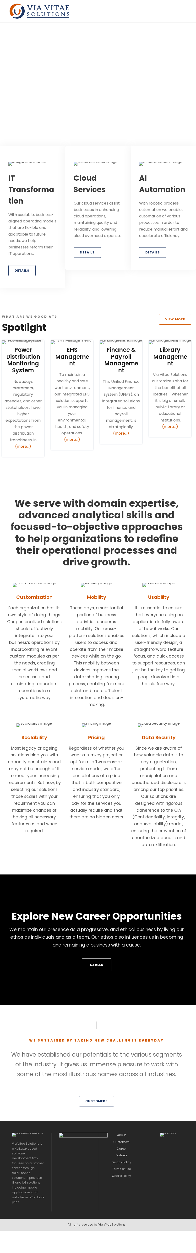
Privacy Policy (121, 1162)
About (121, 1135)
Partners (121, 1155)
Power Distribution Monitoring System (23, 360)
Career (121, 1149)
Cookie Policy (121, 1176)
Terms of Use (121, 1169)
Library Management (170, 357)
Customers (121, 1142)
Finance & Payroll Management (121, 360)
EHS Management (72, 357)
